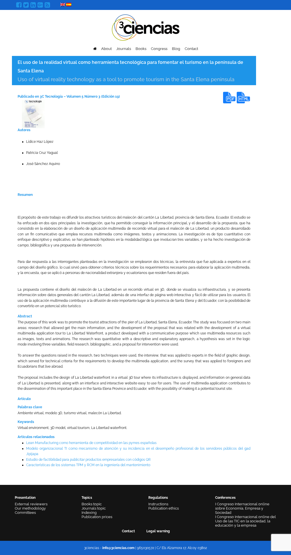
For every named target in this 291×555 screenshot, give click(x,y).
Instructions (158, 504)
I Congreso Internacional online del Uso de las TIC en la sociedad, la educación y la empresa (245, 521)
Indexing (89, 512)
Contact (191, 49)
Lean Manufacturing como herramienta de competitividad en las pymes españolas (91, 443)
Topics (87, 498)
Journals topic (94, 508)
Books (141, 49)
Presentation (25, 498)
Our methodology (30, 508)
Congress (159, 49)
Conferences (225, 498)
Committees (25, 512)
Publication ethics (163, 508)
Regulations (158, 498)
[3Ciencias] (145, 27)
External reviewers (31, 504)
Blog (176, 49)
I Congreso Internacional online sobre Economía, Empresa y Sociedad (242, 508)
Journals (123, 49)
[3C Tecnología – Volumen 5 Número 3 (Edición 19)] (33, 114)
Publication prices (97, 517)
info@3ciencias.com (118, 548)
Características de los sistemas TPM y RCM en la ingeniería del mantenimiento (88, 465)
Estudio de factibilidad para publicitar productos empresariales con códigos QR (88, 460)
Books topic (92, 504)
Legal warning (158, 531)
